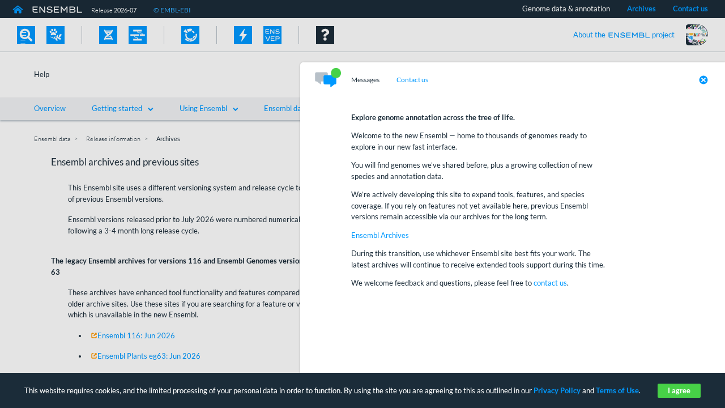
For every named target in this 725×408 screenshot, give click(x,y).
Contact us (412, 79)
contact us (550, 282)
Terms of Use (617, 390)
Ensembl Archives (380, 235)
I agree (679, 390)
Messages (365, 79)
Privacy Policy (557, 390)
